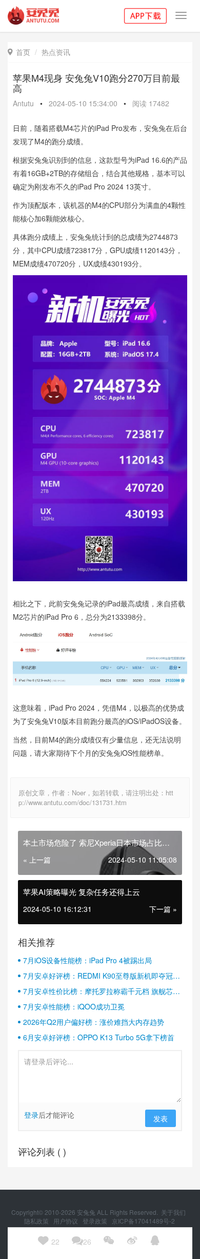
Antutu (23, 103)
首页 (19, 52)
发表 (160, 1118)
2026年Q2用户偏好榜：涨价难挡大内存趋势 (93, 1022)
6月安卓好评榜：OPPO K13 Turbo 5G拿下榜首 (98, 1037)
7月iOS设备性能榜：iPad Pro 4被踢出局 (87, 960)
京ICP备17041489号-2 (143, 1220)
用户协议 (66, 1220)
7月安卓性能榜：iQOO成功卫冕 (74, 1006)
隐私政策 (37, 1220)
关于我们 (174, 1212)
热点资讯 (56, 52)
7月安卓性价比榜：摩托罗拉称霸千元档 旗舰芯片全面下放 (101, 991)
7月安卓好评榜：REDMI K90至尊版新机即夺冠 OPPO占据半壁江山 (98, 975)
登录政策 (96, 1220)
